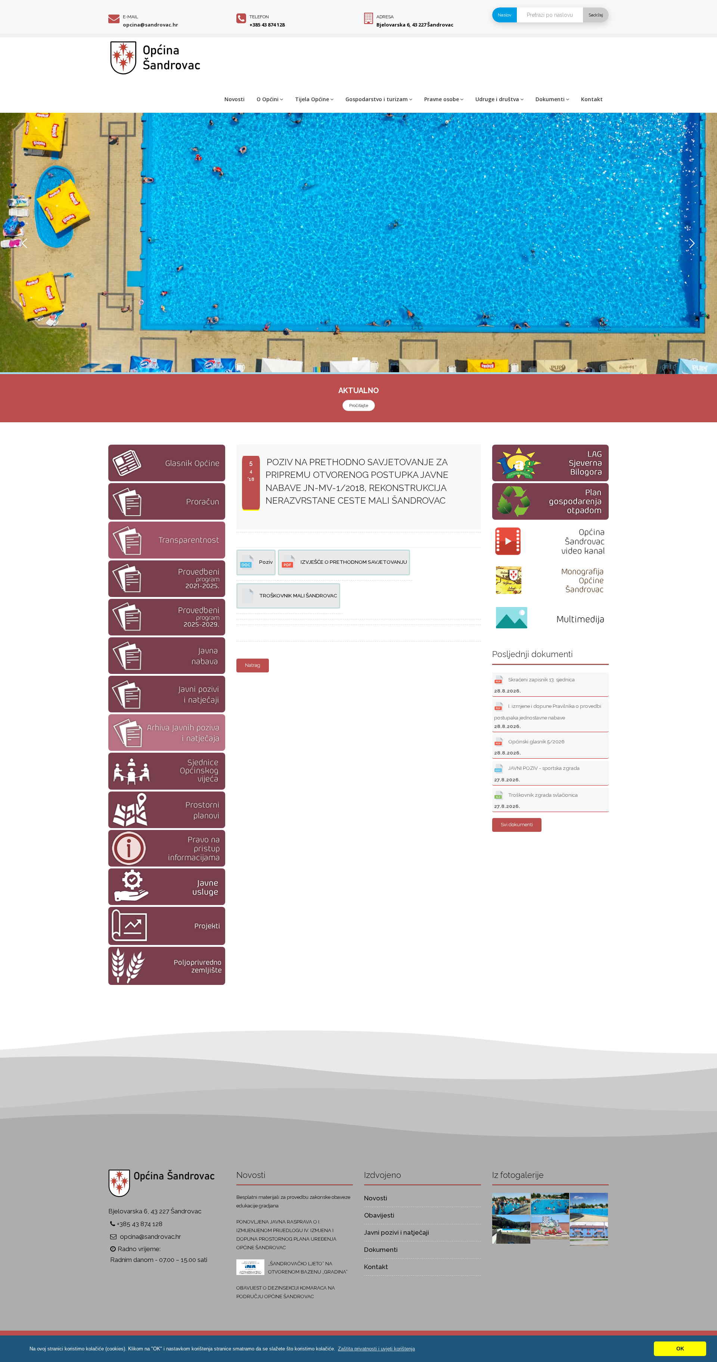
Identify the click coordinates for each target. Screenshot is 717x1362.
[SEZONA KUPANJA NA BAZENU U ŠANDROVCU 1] (511, 1228)
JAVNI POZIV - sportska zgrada (537, 774)
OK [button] (680, 1349)
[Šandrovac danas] (550, 1227)
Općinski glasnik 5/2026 (529, 747)
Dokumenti (550, 99)
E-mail (130, 16)
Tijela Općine (312, 99)
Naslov (504, 15)
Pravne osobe (441, 99)
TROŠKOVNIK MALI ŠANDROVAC (297, 595)
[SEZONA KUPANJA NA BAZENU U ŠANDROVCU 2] (589, 1206)
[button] (376, 1349)
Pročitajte (358, 405)
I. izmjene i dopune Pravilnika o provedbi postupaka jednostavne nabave (547, 716)
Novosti (234, 99)
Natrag (252, 665)
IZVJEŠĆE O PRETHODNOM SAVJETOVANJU (353, 562)
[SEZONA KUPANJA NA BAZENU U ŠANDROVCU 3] (550, 1203)
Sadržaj (596, 15)
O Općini (268, 99)
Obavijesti (379, 1215)
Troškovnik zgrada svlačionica (536, 800)
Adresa (385, 16)
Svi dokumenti (517, 824)
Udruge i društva (497, 99)
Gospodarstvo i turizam (376, 99)
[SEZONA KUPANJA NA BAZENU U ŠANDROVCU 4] (511, 1203)
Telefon (259, 16)
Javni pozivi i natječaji (396, 1232)
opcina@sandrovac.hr (150, 24)
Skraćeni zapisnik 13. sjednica (534, 685)
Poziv (265, 562)
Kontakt (592, 99)
